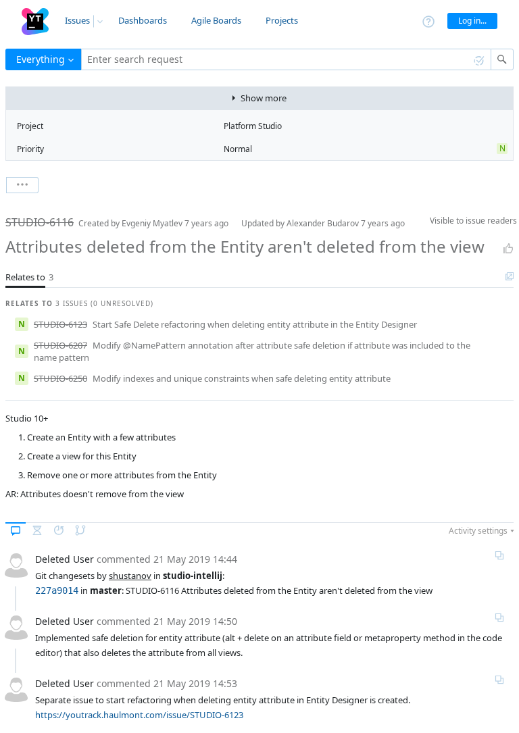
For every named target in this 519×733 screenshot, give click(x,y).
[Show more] (22, 185)
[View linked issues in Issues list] (509, 277)
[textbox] (286, 59)
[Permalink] (499, 555)
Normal (238, 149)
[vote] (508, 249)
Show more (264, 98)
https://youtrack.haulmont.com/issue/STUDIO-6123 (139, 715)
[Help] (428, 20)
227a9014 (56, 590)
